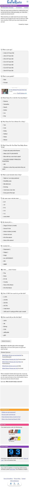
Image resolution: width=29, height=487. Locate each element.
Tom (4, 125)
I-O (4, 204)
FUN (4, 329)
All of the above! (7, 237)
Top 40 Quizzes (21, 93)
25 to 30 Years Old (8, 58)
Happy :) (5, 252)
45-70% (5, 305)
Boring (5, 326)
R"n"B (5, 279)
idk (4, 323)
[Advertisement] (14, 36)
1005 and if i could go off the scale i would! (14, 311)
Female (5, 82)
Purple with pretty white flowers (11, 150)
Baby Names (5, 7)
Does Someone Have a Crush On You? (11, 416)
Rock (4, 276)
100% (5, 320)
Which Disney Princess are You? (10, 368)
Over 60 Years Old (8, 70)
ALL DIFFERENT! (8, 258)
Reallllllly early (7, 181)
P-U (4, 207)
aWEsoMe (6, 332)
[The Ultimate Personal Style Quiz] (4, 91)
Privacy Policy (17, 478)
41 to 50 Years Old (8, 64)
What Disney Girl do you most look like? (12, 355)
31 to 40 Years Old (8, 61)
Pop (4, 273)
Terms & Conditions (8, 478)
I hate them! (6, 308)
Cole (4, 128)
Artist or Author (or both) (9, 231)
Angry (5, 255)
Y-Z (4, 213)
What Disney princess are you (9, 366)
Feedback (26, 7)
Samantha (6, 104)
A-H (4, 202)
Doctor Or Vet (7, 228)
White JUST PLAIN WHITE (10, 153)
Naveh (5, 107)
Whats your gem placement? (9, 412)
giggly (5, 264)
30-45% (5, 302)
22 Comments (19, 7)
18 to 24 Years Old (8, 56)
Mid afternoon (7, 184)
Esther (5, 110)
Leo (4, 113)
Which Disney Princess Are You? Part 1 (11, 361)
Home (11, 484)
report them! (13, 469)
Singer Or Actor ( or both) (10, 225)
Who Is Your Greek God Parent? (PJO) (11, 419)
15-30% (5, 299)
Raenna (5, 101)
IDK (4, 261)
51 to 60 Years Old (8, 67)
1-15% (5, 296)
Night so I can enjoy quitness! (11, 178)
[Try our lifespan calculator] (14, 453)
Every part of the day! (9, 192)
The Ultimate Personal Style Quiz (19, 89)
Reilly (5, 131)
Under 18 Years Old (8, 53)
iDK (4, 164)
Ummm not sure (7, 234)
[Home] (14, 2)
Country (5, 282)
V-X (4, 210)
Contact (23, 478)
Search (14, 484)
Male (4, 79)
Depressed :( (6, 249)
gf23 (4, 335)
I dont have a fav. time (9, 190)
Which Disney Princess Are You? (10, 359)
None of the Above (8, 285)
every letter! (6, 216)
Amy (4, 116)
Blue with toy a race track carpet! (12, 156)
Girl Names (11, 7)
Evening (5, 187)
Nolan (5, 136)
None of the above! (8, 240)
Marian (5, 139)
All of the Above (7, 287)
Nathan (5, 133)
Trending (18, 484)
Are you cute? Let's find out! (8, 414)
